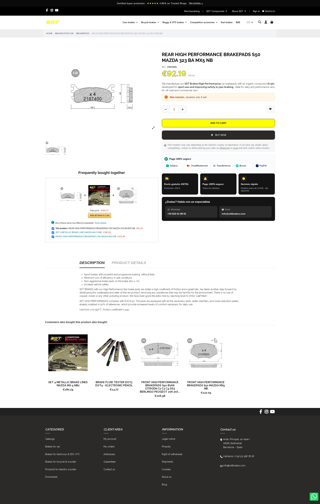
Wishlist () (269, 11)
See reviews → (196, 3)
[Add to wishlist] (270, 109)
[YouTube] (57, 10)
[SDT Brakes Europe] (52, 22)
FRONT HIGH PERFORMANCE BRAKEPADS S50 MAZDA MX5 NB (86, 236)
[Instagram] (52, 10)
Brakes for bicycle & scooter (60, 461)
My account (110, 439)
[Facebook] (47, 10)
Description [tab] (92, 263)
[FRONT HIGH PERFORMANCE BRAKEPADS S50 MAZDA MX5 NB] (127, 182)
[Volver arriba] (183, 109)
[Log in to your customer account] (266, 22)
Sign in (256, 11)
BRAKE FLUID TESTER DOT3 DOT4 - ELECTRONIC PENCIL (114, 384)
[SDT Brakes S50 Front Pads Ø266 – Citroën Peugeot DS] (160, 352)
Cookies (166, 469)
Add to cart (218, 123)
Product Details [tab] (129, 263)
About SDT (239, 11)
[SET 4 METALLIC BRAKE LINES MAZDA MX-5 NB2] (99, 182)
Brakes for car (52, 446)
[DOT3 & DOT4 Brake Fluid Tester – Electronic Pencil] (114, 352)
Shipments (167, 461)
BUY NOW (220, 135)
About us (167, 477)
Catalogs (50, 439)
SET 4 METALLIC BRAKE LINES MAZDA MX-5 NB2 (79, 232)
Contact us (109, 469)
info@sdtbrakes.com (234, 465)
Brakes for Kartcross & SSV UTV (62, 454)
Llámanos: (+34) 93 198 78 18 (238, 456)
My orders (109, 446)
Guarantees (110, 461)
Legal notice (168, 439)
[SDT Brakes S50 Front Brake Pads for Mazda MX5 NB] (206, 352)
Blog (164, 484)
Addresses (109, 454)
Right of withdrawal (172, 454)
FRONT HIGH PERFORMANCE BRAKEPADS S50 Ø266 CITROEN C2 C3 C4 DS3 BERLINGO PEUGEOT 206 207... (160, 387)
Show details (100, 223)
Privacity (166, 446)
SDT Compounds (216, 11)
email (235, 148)
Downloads (51, 477)
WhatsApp (225, 148)
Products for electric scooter (60, 469)
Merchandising (192, 11)
